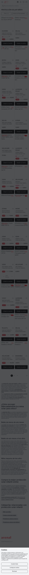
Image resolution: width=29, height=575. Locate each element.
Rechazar (14, 571)
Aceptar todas (14, 564)
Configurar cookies (14, 567)
